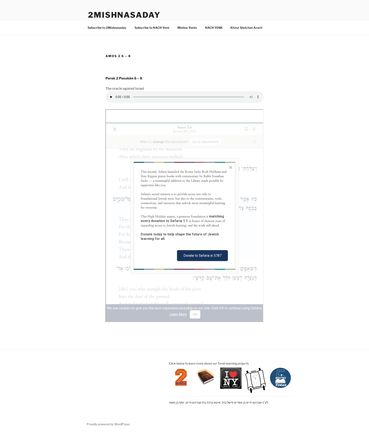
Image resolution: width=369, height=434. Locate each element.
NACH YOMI (213, 27)
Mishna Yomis (187, 27)
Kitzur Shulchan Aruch (246, 27)
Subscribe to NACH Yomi (152, 27)
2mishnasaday (124, 15)
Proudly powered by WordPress (108, 424)
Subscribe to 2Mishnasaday (107, 27)
